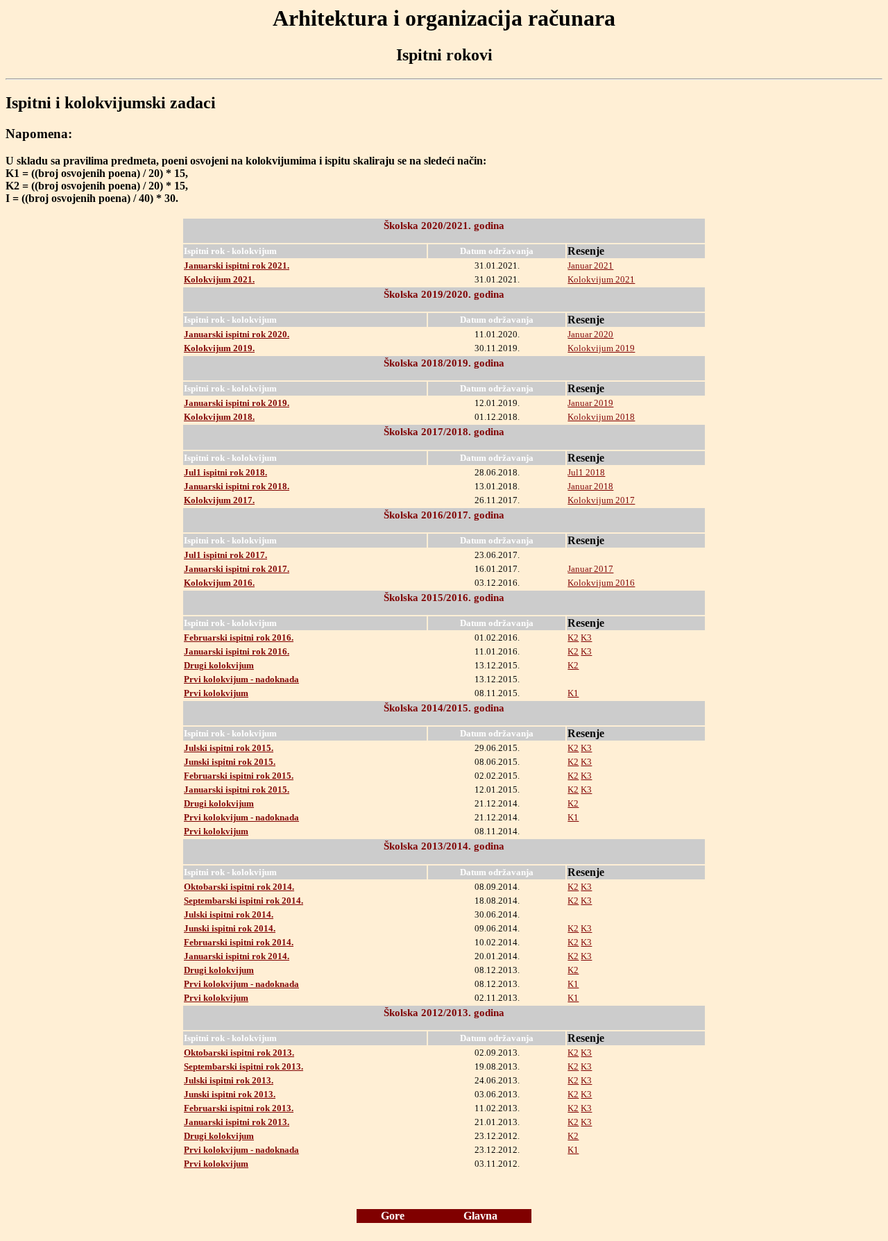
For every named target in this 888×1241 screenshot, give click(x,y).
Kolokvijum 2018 (601, 417)
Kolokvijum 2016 (601, 582)
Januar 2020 (590, 334)
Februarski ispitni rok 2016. (238, 637)
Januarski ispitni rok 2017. (236, 569)
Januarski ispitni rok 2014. (236, 956)
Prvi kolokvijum (216, 693)
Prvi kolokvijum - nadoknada (241, 679)
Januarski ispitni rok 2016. (236, 651)
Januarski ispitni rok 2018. (236, 486)
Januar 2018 (590, 486)
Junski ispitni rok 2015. (229, 762)
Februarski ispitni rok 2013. (238, 1108)
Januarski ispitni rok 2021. (236, 265)
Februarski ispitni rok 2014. (238, 942)
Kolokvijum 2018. (219, 417)
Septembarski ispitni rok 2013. (243, 1066)
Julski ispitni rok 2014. (228, 914)
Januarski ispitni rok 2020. (236, 334)
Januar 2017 (590, 569)
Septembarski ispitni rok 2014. (243, 900)
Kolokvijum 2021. (219, 279)
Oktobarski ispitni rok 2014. (239, 886)
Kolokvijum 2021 (601, 279)
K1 (573, 693)
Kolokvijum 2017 (601, 500)
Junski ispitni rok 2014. (229, 928)
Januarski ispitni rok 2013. (236, 1122)
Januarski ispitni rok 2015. (236, 789)
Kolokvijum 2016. (219, 582)
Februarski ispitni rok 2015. (238, 775)
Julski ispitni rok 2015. (228, 748)
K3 (586, 637)
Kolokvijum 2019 (601, 348)
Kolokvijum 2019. (219, 348)
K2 (573, 637)
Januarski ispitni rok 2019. (236, 403)
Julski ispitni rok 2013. (228, 1080)
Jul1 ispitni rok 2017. (225, 555)
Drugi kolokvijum (219, 665)
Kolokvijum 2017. (219, 500)
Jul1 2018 (586, 472)
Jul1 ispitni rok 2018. (225, 472)
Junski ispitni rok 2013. (229, 1094)
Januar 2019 (590, 403)
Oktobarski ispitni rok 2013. (239, 1052)
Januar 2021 (590, 265)
